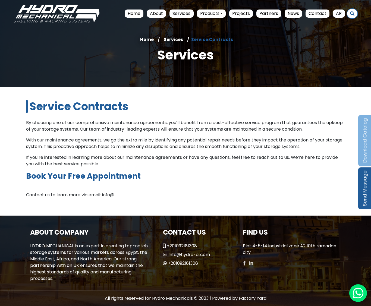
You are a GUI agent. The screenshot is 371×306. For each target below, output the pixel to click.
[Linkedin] (251, 263)
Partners (268, 13)
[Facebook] (244, 263)
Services (181, 13)
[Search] (352, 13)
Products (209, 13)
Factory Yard (252, 298)
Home (134, 13)
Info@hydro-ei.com (189, 254)
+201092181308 (182, 246)
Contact (317, 13)
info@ (108, 195)
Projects (241, 13)
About (156, 13)
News (293, 13)
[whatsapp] (358, 293)
